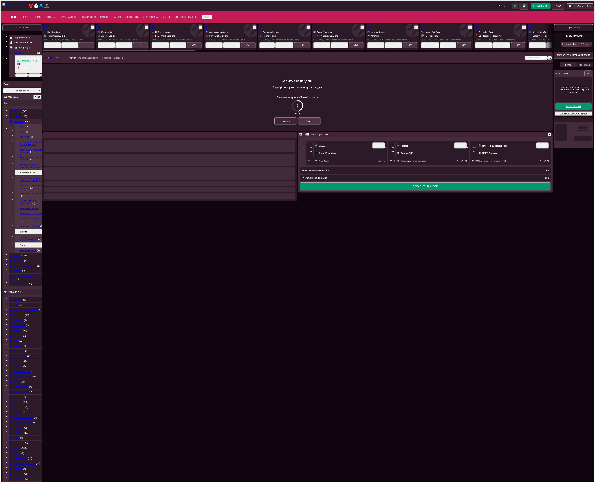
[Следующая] (307, 139)
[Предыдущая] (38, 53)
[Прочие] (538, 69)
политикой (587, 92)
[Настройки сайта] (571, 6)
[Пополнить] (515, 6)
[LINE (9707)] (45, 58)
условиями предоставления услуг (569, 92)
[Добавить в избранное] (93, 27)
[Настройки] (588, 120)
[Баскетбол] (51, 58)
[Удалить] (549, 139)
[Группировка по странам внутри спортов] (39, 97)
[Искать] (550, 58)
